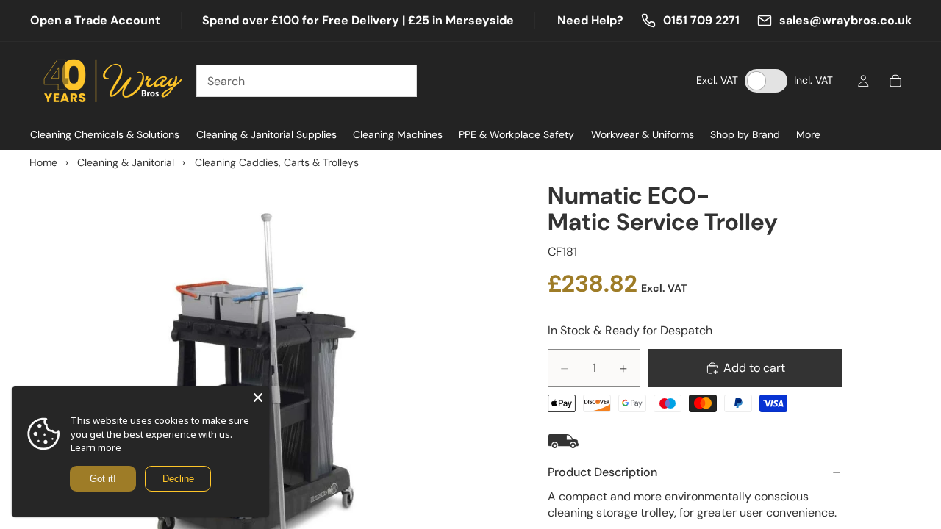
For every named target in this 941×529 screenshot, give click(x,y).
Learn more (96, 447)
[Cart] (895, 81)
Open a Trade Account (95, 20)
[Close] (258, 397)
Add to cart (754, 367)
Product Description (602, 472)
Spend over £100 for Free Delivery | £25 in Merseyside (358, 20)
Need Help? (590, 20)
